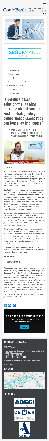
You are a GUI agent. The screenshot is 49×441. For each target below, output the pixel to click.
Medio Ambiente (13, 93)
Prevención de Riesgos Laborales (20, 82)
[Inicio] (24, 8)
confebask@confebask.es (15, 357)
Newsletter (13, 89)
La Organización (13, 70)
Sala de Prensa (13, 74)
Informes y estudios (16, 85)
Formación (11, 78)
